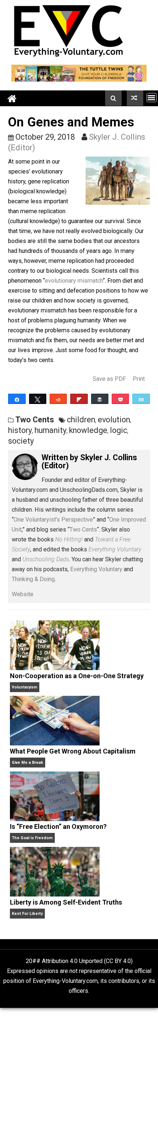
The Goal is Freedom (32, 837)
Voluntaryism (24, 687)
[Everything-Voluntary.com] (12, 98)
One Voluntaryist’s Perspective (53, 519)
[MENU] (152, 97)
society (21, 440)
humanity (51, 430)
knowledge (88, 430)
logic (118, 430)
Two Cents (34, 419)
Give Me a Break (27, 762)
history (20, 430)
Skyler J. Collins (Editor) (89, 461)
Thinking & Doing (33, 579)
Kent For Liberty (27, 913)
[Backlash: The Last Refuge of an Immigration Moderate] (135, 98)
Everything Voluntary (96, 569)
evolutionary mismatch (74, 280)
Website (22, 594)
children (81, 419)
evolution (114, 419)
